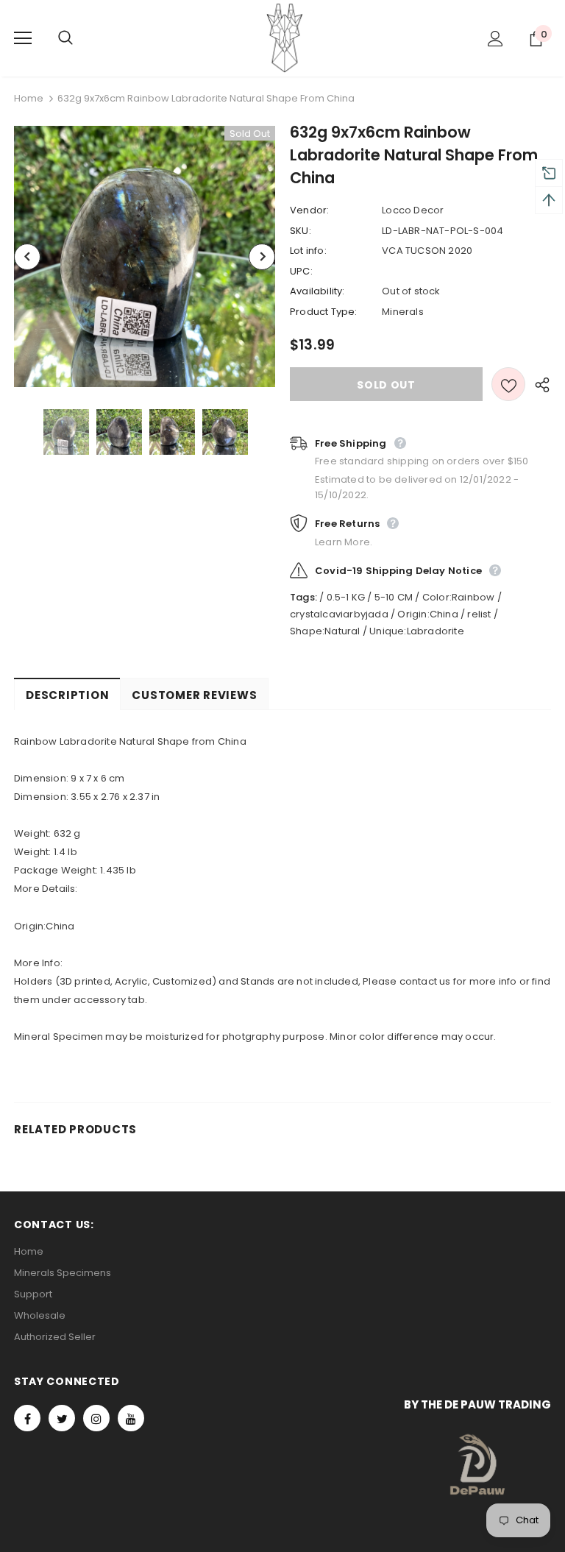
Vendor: (309, 210)
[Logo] (284, 37)
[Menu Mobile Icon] (23, 38)
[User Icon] (495, 38)
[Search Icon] (80, 38)
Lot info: (308, 251)
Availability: (317, 291)
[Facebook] (27, 1418)
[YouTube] (131, 1418)
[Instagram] (96, 1418)
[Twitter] (62, 1418)
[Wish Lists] (508, 384)
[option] (144, 256)
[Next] (262, 257)
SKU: (300, 231)
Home (28, 98)
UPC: (301, 271)
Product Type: (324, 312)
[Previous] (27, 257)
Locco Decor (413, 210)
